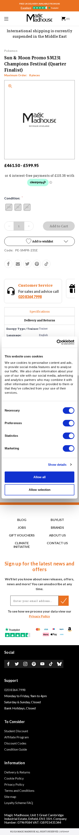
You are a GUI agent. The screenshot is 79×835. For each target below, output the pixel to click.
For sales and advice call (29, 294)
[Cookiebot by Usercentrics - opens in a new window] (56, 342)
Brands (57, 527)
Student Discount (16, 731)
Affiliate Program (16, 737)
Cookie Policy (14, 778)
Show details (57, 464)
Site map (10, 797)
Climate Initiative (22, 545)
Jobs (22, 527)
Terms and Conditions (19, 790)
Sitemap (64, 831)
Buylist (57, 520)
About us (57, 535)
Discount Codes (15, 743)
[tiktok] (46, 264)
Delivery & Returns (17, 772)
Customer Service (26, 285)
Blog (21, 520)
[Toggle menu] (11, 18)
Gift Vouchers (22, 535)
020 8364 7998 (20, 296)
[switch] (68, 423)
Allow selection (39, 489)
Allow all (39, 477)
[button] (39, 241)
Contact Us (57, 543)
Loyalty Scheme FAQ (18, 803)
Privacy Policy (39, 616)
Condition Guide (15, 749)
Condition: (13, 198)
